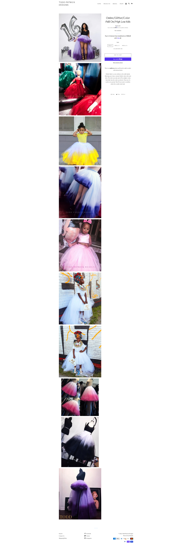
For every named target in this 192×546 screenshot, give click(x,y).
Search (60, 533)
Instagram (89, 538)
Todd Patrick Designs (67, 3)
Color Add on (117, 48)
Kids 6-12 (124, 45)
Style (118, 42)
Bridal (115, 4)
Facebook (88, 533)
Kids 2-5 (117, 45)
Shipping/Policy (63, 538)
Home (99, 4)
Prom (121, 4)
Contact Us (61, 536)
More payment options (118, 62)
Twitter (88, 536)
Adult (110, 45)
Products (107, 4)
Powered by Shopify (128, 535)
